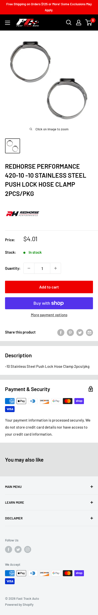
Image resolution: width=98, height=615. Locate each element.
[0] (89, 23)
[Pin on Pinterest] (70, 332)
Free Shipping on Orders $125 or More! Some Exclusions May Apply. (49, 7)
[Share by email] (89, 332)
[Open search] (69, 22)
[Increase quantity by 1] (55, 268)
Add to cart (49, 286)
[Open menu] (7, 23)
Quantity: (12, 268)
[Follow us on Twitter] (18, 549)
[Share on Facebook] (60, 332)
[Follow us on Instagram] (27, 549)
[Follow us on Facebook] (8, 549)
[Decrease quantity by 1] (29, 268)
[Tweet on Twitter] (79, 332)
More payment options (49, 315)
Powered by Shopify (19, 604)
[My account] (78, 22)
